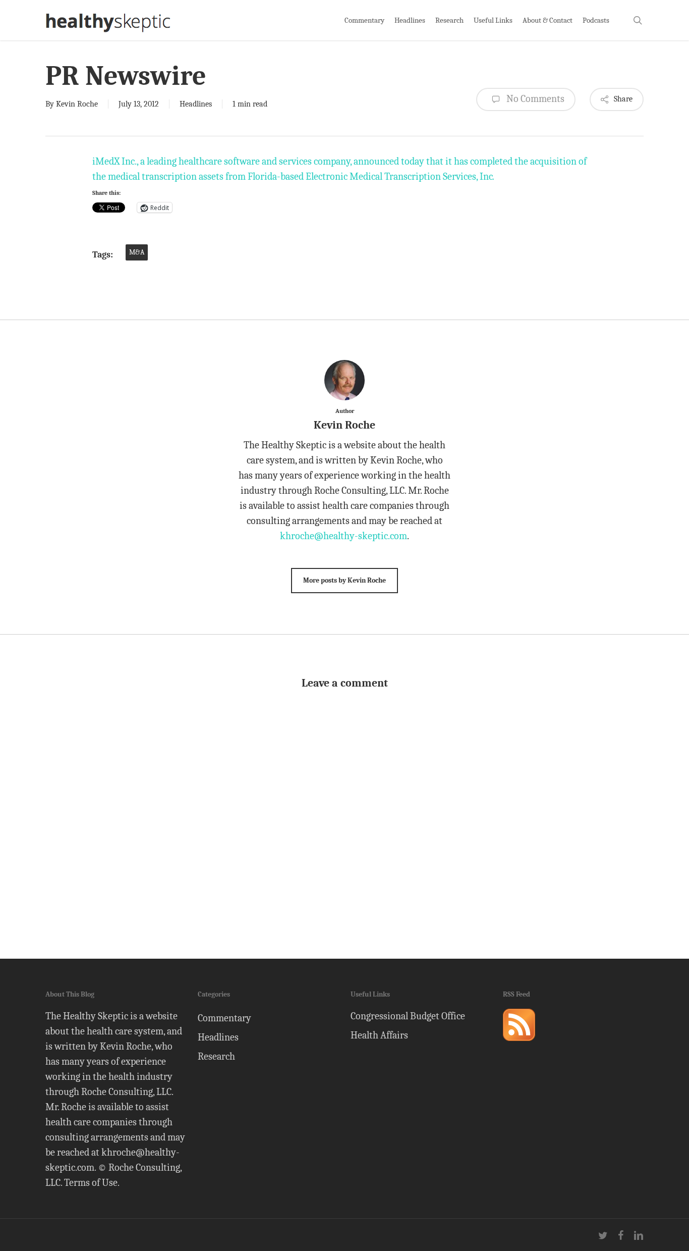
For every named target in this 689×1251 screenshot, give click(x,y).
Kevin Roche (77, 104)
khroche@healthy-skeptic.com (343, 536)
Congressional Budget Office (408, 1016)
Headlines (196, 104)
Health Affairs (379, 1035)
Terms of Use (91, 1182)
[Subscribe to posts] (519, 1045)
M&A (136, 252)
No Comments (534, 99)
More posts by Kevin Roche (344, 580)
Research (216, 1056)
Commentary (224, 1018)
